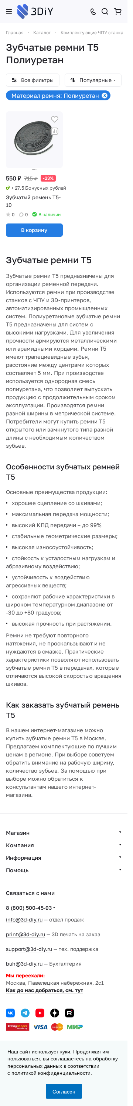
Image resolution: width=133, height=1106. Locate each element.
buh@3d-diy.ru (24, 963)
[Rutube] (69, 1013)
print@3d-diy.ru (25, 934)
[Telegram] (25, 1013)
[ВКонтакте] (10, 1013)
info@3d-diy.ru (24, 919)
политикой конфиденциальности (51, 1072)
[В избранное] (54, 119)
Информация (23, 857)
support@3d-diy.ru (29, 949)
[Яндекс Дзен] (54, 1013)
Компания (20, 845)
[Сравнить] (54, 131)
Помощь (17, 870)
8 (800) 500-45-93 (29, 908)
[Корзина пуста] (118, 11)
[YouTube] (39, 1013)
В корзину (34, 230)
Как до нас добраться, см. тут (44, 990)
